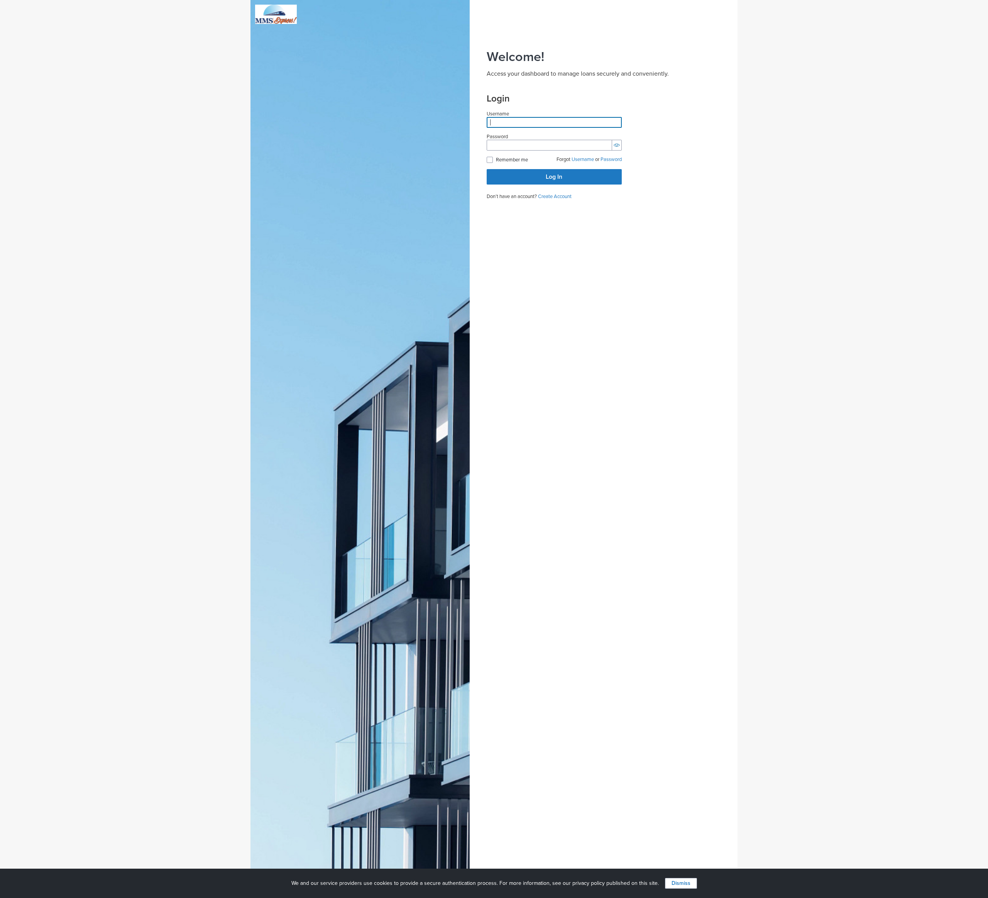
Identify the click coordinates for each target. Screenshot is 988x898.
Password (497, 137)
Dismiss (681, 883)
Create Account (555, 196)
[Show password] (617, 145)
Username (498, 114)
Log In (554, 177)
